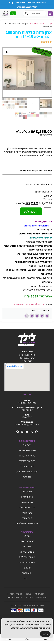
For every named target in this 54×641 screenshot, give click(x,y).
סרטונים (27, 567)
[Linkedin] (22, 431)
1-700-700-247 (27, 410)
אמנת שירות (27, 572)
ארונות (42, 23)
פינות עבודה (27, 518)
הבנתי (45, 634)
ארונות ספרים (27, 496)
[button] (6, 52)
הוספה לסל (31, 211)
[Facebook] (36, 431)
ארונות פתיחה (27, 502)
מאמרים (27, 546)
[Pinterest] (17, 431)
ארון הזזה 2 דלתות (37, 304)
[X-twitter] (31, 431)
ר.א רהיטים (17, 304)
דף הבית (49, 23)
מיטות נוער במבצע (27, 455)
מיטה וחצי (27, 445)
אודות (27, 535)
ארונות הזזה (34, 23)
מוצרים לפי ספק (27, 551)
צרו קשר (27, 578)
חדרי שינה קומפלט (27, 507)
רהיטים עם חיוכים (27, 562)
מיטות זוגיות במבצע (27, 450)
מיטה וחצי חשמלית (27, 460)
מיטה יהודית (27, 512)
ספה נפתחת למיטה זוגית (27, 471)
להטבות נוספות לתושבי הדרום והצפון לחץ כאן (27, 2)
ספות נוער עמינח (27, 466)
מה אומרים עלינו (27, 541)
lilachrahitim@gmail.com (27, 424)
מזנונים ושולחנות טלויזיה (27, 523)
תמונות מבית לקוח (27, 557)
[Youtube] (27, 431)
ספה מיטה (27, 476)
